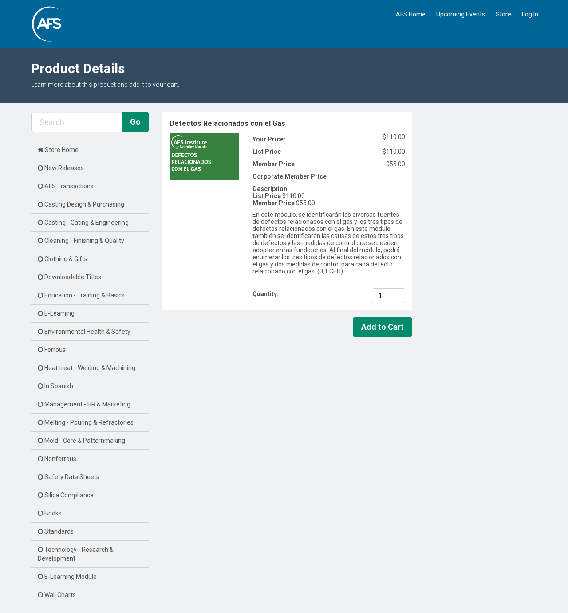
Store (503, 14)
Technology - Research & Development (76, 554)
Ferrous (54, 349)
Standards (58, 531)
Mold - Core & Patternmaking (84, 440)
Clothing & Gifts (65, 258)
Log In (530, 14)
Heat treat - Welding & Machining (89, 367)
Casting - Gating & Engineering (86, 222)
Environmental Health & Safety (86, 331)
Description (269, 188)
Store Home (61, 149)
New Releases (63, 168)
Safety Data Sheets (71, 476)
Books (52, 513)
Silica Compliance (68, 495)
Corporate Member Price (289, 176)
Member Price (273, 164)
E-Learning (59, 313)
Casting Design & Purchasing (83, 204)
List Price (266, 151)
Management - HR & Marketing (86, 404)
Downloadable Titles (72, 277)
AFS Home (411, 14)
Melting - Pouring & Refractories (88, 422)
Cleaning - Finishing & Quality (83, 240)
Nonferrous (59, 458)
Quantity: (266, 293)
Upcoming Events (460, 14)
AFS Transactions (68, 186)
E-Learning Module (70, 576)
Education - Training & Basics (84, 295)
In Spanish (58, 386)
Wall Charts (59, 594)
